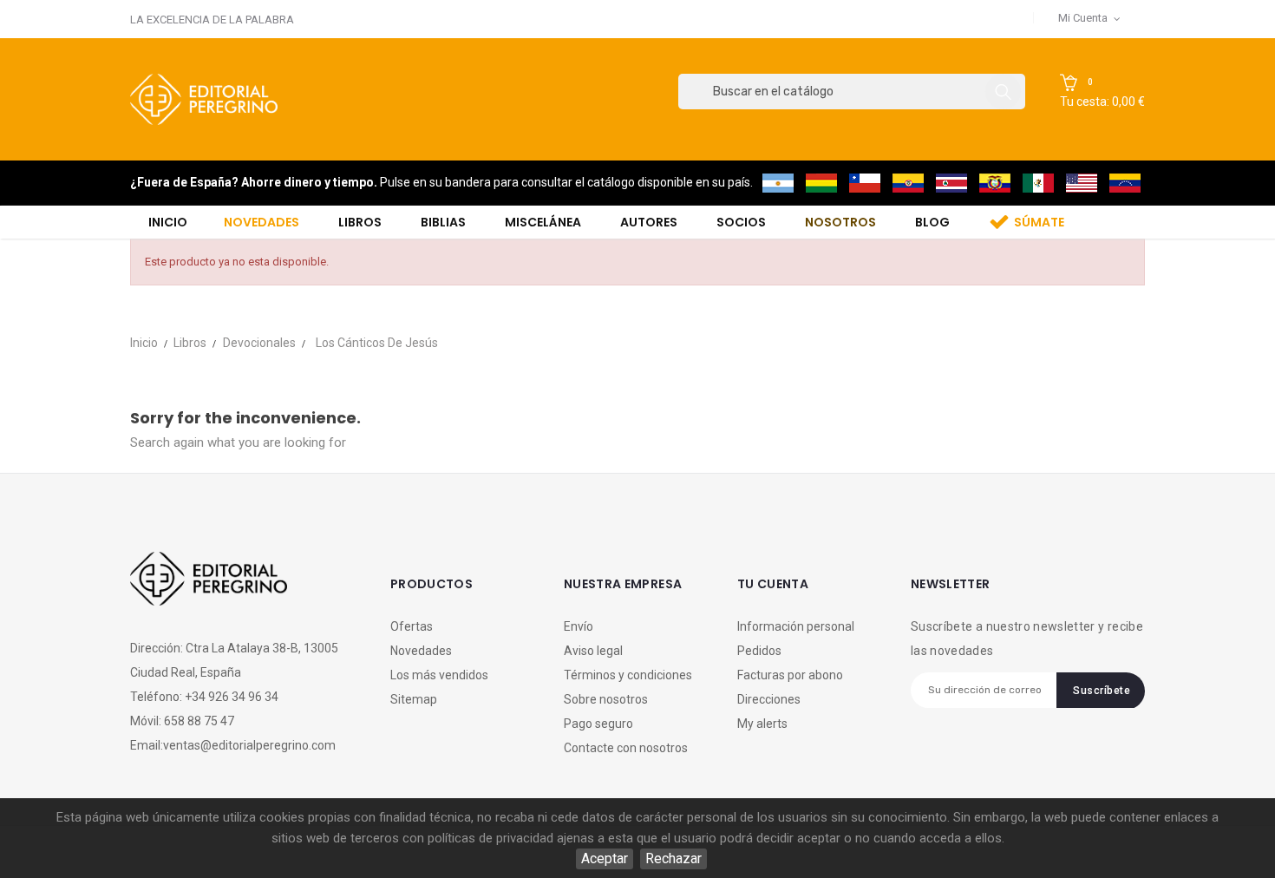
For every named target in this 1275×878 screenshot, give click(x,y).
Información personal (795, 626)
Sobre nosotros (606, 699)
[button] (1102, 92)
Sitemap (413, 699)
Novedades (421, 651)
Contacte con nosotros (626, 748)
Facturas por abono (790, 675)
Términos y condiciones (628, 675)
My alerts (762, 724)
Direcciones (769, 699)
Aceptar (604, 858)
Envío (578, 626)
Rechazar (673, 858)
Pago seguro (598, 724)
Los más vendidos (439, 675)
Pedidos (759, 651)
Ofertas (411, 626)
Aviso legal (593, 651)
